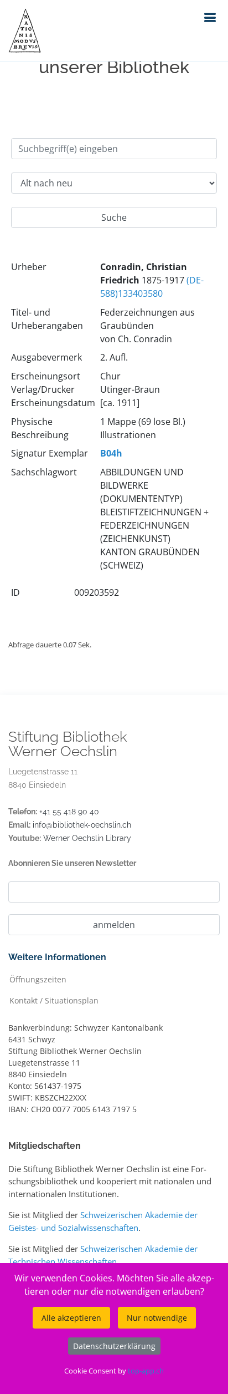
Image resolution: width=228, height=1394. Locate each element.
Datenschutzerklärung (114, 1346)
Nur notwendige (157, 1317)
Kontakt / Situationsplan (54, 1000)
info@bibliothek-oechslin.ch (82, 824)
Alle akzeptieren (71, 1317)
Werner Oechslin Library (87, 838)
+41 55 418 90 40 (69, 811)
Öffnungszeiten (37, 979)
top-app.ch (146, 1371)
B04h (111, 453)
